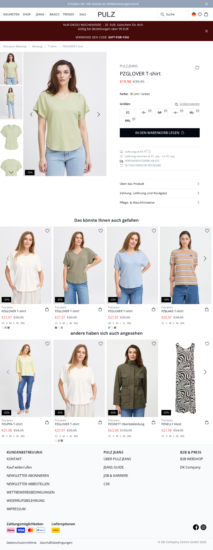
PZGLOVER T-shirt (73, 46)
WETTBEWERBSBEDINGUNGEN (30, 492)
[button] (160, 184)
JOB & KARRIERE (116, 475)
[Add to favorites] (197, 68)
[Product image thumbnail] (11, 68)
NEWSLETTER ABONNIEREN (28, 475)
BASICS (54, 14)
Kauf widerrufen (19, 467)
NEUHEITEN (11, 14)
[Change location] (194, 14)
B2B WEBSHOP (191, 459)
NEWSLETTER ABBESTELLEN (28, 484)
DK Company (190, 467)
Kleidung (37, 46)
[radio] (128, 113)
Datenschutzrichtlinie (22, 543)
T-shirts (52, 46)
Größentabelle (190, 104)
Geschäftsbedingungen (56, 543)
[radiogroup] (160, 117)
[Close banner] (206, 4)
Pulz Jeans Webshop (14, 46)
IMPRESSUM (16, 509)
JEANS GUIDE (114, 467)
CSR (107, 484)
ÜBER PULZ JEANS (117, 459)
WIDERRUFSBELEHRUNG (26, 500)
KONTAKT (14, 459)
